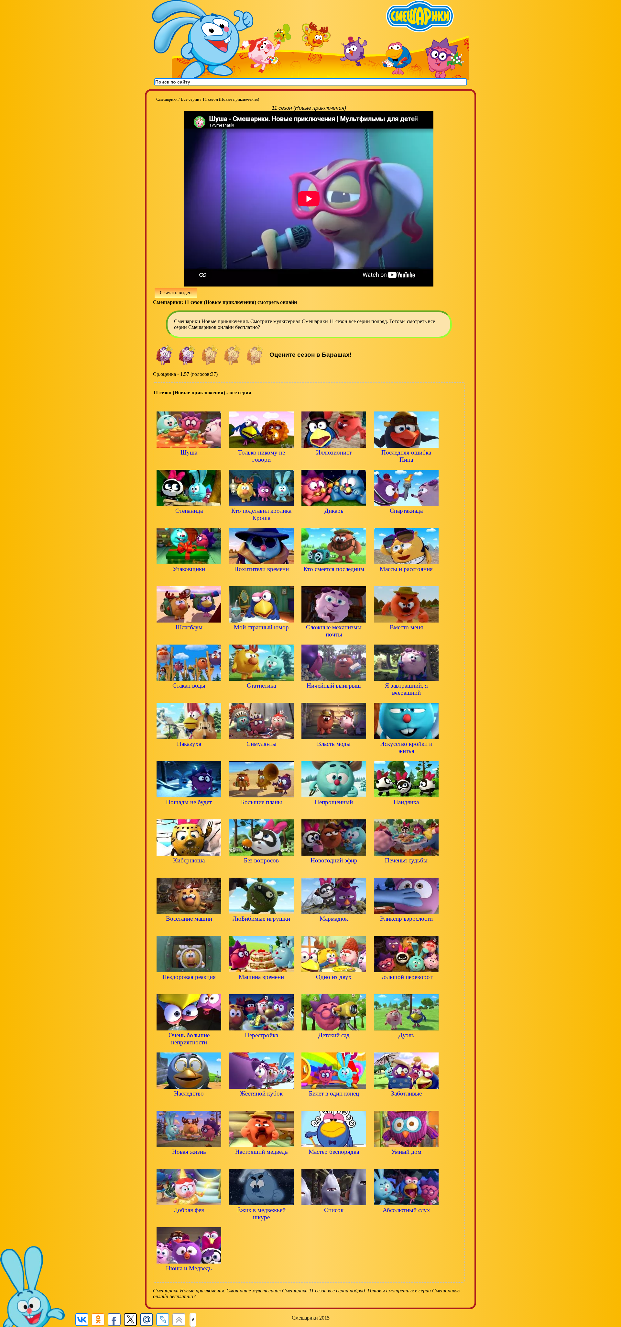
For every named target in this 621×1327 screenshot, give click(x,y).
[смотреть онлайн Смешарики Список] (333, 1221)
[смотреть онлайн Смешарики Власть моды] (333, 755)
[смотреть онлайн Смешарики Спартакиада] (406, 521)
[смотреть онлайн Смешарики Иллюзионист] (333, 463)
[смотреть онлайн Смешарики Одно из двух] (333, 988)
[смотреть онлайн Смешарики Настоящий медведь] (261, 1162)
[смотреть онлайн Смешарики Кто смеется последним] (333, 580)
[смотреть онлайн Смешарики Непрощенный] (333, 813)
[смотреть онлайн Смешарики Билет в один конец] (333, 1104)
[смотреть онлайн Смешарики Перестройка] (261, 1046)
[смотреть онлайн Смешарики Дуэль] (406, 1046)
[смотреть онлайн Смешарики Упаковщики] (188, 580)
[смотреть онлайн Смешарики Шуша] (188, 463)
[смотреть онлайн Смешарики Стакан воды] (188, 696)
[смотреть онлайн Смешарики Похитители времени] (261, 580)
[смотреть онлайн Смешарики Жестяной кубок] (261, 1104)
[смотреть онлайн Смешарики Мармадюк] (333, 929)
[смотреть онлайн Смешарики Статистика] (261, 696)
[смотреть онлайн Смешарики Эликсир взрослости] (406, 929)
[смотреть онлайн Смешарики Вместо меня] (406, 638)
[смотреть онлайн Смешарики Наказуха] (188, 755)
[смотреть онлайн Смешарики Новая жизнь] (188, 1162)
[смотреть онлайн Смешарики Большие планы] (261, 813)
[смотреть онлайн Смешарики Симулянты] (261, 755)
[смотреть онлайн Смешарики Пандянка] (406, 813)
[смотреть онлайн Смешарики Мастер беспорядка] (333, 1162)
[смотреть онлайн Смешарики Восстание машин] (188, 929)
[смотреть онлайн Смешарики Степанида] (188, 521)
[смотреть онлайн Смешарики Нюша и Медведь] (188, 1279)
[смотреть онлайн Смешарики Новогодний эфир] (333, 871)
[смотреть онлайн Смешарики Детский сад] (333, 1046)
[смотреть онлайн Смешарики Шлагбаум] (188, 638)
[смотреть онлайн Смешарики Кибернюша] (188, 871)
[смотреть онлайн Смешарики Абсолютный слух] (406, 1221)
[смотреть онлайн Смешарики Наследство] (188, 1104)
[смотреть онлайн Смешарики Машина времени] (261, 988)
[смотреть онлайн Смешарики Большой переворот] (406, 988)
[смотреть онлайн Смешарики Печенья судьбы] (406, 871)
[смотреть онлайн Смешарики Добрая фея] (188, 1221)
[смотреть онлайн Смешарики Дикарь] (333, 521)
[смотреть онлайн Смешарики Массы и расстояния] (406, 580)
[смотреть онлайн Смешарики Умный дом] (406, 1162)
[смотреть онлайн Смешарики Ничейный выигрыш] (333, 696)
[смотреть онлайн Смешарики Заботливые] (406, 1104)
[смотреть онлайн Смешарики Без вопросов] (261, 871)
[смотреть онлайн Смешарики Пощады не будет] (188, 813)
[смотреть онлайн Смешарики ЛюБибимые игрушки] (261, 929)
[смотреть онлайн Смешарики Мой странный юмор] (261, 638)
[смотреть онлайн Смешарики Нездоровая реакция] (188, 988)
